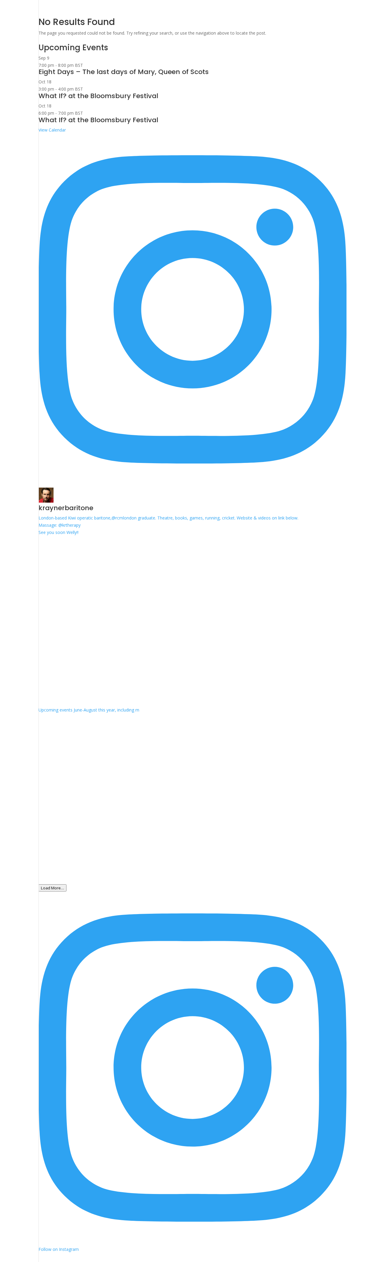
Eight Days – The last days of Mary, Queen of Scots (123, 71)
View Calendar (52, 130)
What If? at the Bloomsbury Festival (98, 96)
